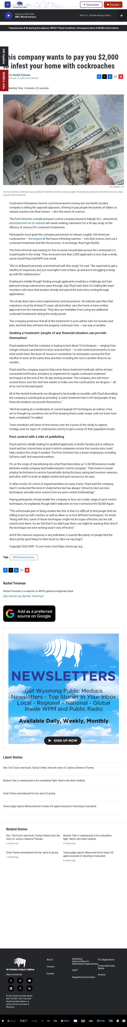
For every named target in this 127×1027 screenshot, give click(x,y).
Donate (114, 4)
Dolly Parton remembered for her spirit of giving (29, 793)
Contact (51, 967)
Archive (101, 975)
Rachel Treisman (21, 74)
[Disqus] (63, 906)
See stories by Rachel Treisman (23, 596)
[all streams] (122, 15)
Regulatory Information (83, 977)
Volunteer (92, 5)
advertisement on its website (27, 223)
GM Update (4, 56)
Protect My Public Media (106, 967)
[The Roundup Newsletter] (63, 688)
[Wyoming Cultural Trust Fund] (101, 1021)
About (50, 960)
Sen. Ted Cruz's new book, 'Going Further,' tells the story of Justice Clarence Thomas (48, 767)
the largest (35, 238)
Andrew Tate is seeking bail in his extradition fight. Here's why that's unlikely (44, 780)
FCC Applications (106, 960)
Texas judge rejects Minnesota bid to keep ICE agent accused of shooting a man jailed (49, 806)
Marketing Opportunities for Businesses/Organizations (83, 961)
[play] (8, 15)
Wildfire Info (4, 80)
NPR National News (23, 557)
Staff (75, 970)
